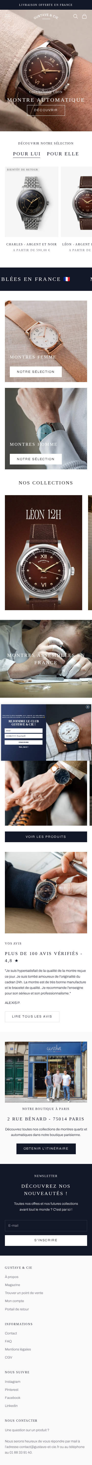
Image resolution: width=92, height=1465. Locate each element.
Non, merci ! (23, 747)
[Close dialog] (87, 706)
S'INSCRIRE (23, 742)
